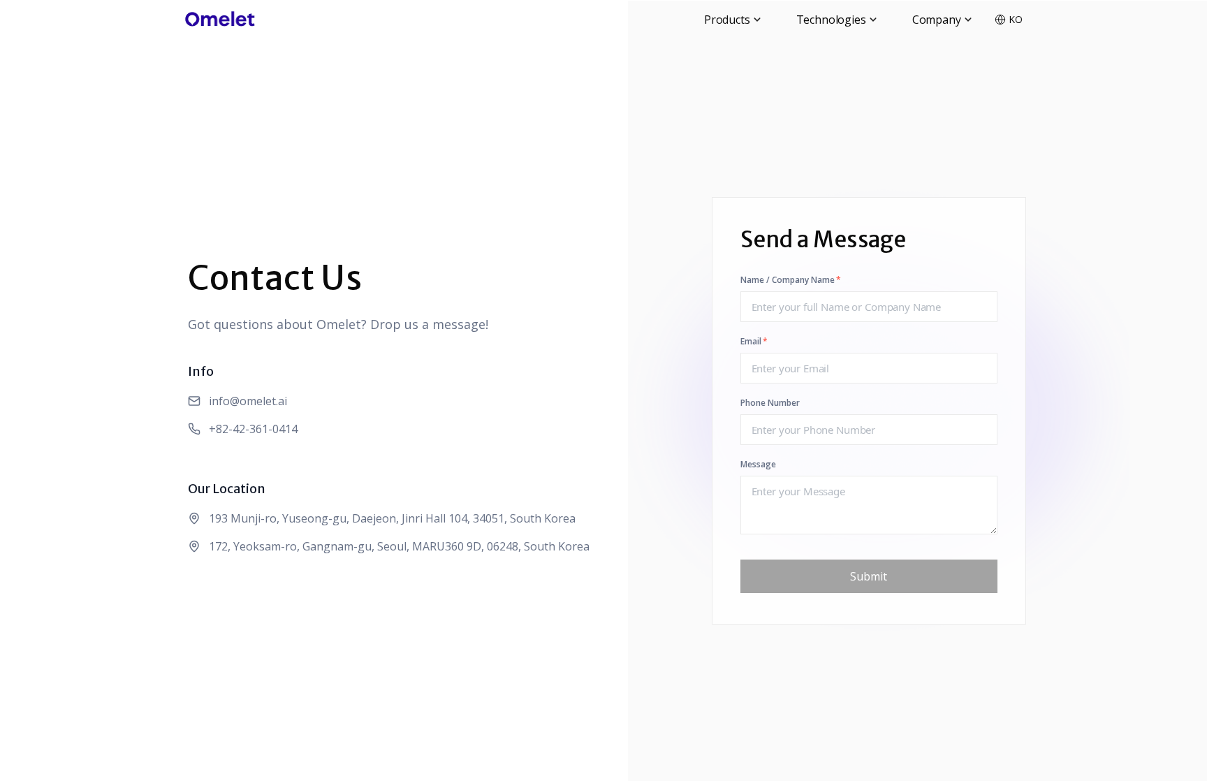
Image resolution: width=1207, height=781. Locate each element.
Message (758, 464)
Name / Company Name (790, 280)
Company (936, 19)
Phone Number (770, 403)
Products (727, 19)
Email (754, 341)
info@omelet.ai (248, 401)
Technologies (831, 19)
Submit (868, 576)
